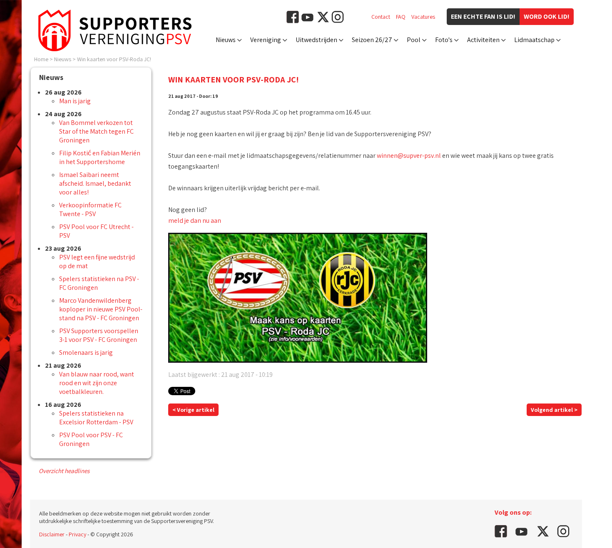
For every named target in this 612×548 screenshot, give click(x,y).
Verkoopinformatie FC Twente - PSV (90, 209)
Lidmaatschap (534, 39)
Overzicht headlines (64, 471)
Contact (380, 16)
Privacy (77, 534)
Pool (413, 39)
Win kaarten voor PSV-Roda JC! (114, 59)
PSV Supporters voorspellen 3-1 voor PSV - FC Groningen (98, 335)
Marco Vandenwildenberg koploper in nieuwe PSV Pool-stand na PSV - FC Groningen (100, 309)
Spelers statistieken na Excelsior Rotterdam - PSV (96, 417)
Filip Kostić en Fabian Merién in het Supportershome (99, 157)
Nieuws (226, 39)
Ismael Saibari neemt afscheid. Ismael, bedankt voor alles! (95, 183)
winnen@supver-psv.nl (409, 155)
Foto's (444, 39)
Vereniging (265, 39)
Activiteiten (483, 39)
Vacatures (423, 16)
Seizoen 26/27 (372, 39)
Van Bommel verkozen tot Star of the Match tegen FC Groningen (96, 131)
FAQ (401, 16)
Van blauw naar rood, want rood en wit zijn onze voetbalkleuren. (96, 383)
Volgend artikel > (554, 409)
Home (41, 59)
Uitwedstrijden (316, 39)
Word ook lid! (547, 16)
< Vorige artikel (193, 409)
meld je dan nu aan (194, 220)
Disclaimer (52, 534)
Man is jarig (75, 101)
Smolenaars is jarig (86, 352)
